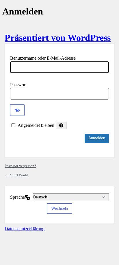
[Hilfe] (61, 125)
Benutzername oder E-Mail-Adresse (43, 58)
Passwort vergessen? (20, 166)
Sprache (17, 197)
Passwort (18, 84)
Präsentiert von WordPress (58, 37)
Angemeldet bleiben (36, 125)
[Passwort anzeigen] (17, 110)
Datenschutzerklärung (24, 228)
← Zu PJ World (16, 175)
